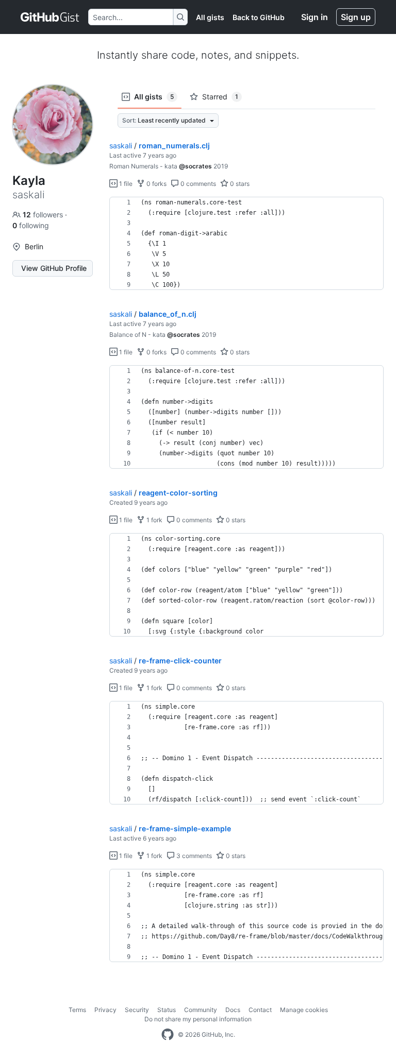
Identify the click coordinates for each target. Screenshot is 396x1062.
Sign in (314, 17)
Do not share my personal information (198, 1019)
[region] (246, 243)
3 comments (193, 856)
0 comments (197, 183)
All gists (210, 17)
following (30, 225)
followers (44, 214)
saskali (120, 145)
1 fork (153, 520)
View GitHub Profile (54, 268)
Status (166, 1010)
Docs (232, 1010)
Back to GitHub (259, 17)
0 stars (239, 183)
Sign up (356, 17)
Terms (77, 1010)
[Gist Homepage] (50, 17)
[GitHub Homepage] (167, 1034)
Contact (260, 1010)
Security (137, 1010)
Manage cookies (304, 1010)
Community (200, 1010)
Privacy (105, 1010)
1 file (125, 183)
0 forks (156, 183)
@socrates (195, 166)
